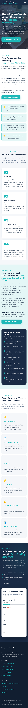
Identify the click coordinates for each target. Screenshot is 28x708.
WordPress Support (6, 672)
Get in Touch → (5, 692)
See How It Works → (6, 43)
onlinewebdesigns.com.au (7, 689)
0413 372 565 (4, 686)
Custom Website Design (7, 666)
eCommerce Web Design (7, 663)
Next (4, 632)
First (4, 614)
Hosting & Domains (6, 675)
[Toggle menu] (25, 2)
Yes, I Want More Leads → (11, 97)
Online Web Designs (9, 2)
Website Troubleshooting (7, 669)
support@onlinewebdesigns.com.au (10, 683)
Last (4, 620)
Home (2, 10)
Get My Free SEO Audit (10, 39)
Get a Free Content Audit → (11, 321)
